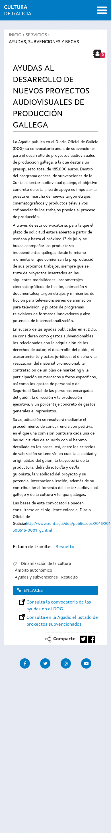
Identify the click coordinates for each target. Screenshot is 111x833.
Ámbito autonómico (33, 571)
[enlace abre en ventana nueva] (83, 639)
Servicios (36, 35)
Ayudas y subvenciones (36, 577)
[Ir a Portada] (17, 12)
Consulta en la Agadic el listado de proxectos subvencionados (62, 617)
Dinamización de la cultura (46, 564)
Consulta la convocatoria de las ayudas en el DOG (58, 602)
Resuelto (65, 547)
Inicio (15, 35)
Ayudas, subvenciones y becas (44, 42)
